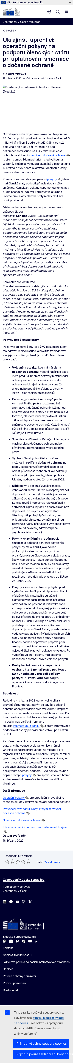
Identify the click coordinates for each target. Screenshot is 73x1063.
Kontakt (8, 948)
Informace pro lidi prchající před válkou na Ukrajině (35, 827)
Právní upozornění (14, 983)
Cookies (8, 969)
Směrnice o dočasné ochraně (22, 820)
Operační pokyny (14, 797)
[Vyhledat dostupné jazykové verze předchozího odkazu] (68, 155)
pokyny (52, 179)
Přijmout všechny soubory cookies (41, 1043)
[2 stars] (10, 861)
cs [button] (49, 11)
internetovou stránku (26, 726)
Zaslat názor (52, 862)
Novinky (11, 30)
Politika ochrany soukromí (19, 976)
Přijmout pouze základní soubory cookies (42, 1054)
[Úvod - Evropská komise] (11, 11)
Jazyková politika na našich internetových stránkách (36, 962)
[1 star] (7, 861)
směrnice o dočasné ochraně (47, 155)
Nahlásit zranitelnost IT (17, 955)
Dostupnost (10, 990)
